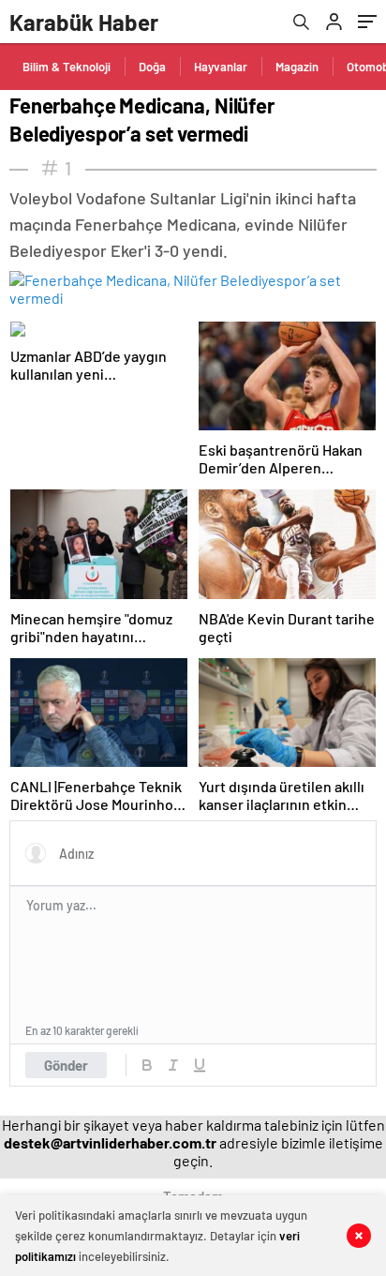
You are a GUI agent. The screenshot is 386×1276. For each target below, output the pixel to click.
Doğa (152, 66)
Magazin (297, 66)
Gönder (66, 1065)
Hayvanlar (220, 66)
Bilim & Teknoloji (66, 66)
